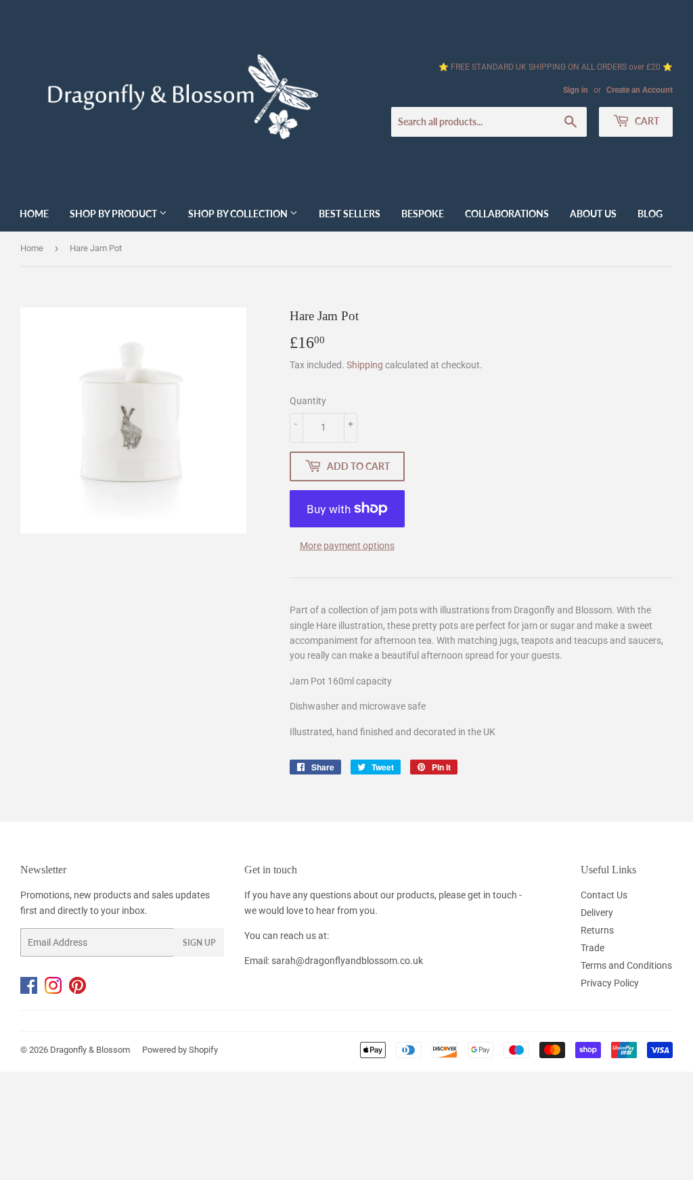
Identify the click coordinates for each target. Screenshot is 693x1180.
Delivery (597, 912)
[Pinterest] (80, 990)
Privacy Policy (610, 983)
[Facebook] (32, 990)
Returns (597, 930)
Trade (592, 947)
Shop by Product (114, 213)
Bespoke (422, 213)
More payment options (347, 545)
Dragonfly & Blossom (90, 1050)
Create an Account (639, 90)
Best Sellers (349, 213)
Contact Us (604, 895)
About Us (593, 213)
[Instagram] (57, 990)
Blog (650, 213)
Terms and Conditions (626, 965)
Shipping (364, 364)
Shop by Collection (239, 213)
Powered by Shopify (180, 1050)
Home (34, 213)
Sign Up (199, 943)
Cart (646, 121)
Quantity (308, 400)
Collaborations (507, 213)
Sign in (575, 90)
